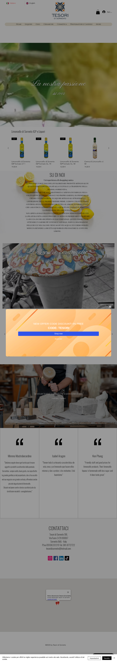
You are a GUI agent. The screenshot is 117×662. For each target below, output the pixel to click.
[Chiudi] (114, 658)
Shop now (58, 334)
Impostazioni (94, 658)
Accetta (107, 658)
